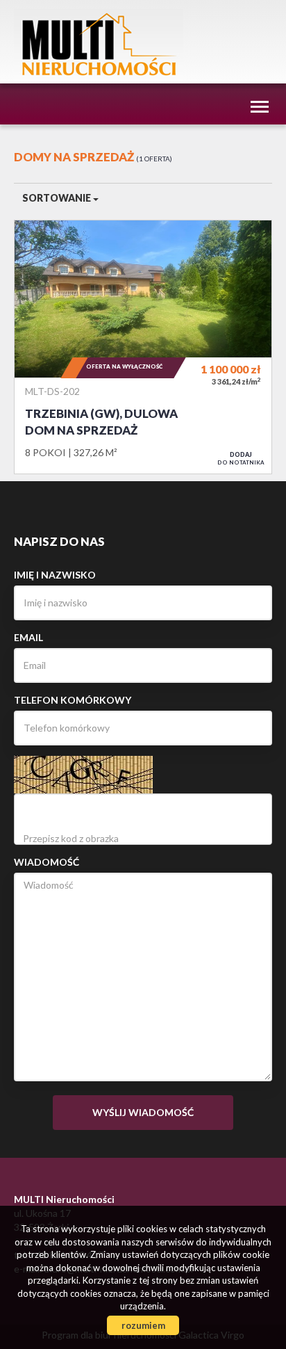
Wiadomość (46, 862)
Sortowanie (57, 198)
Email (28, 637)
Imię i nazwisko (55, 575)
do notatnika (240, 458)
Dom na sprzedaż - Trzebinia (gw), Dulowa (143, 347)
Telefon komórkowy (72, 700)
